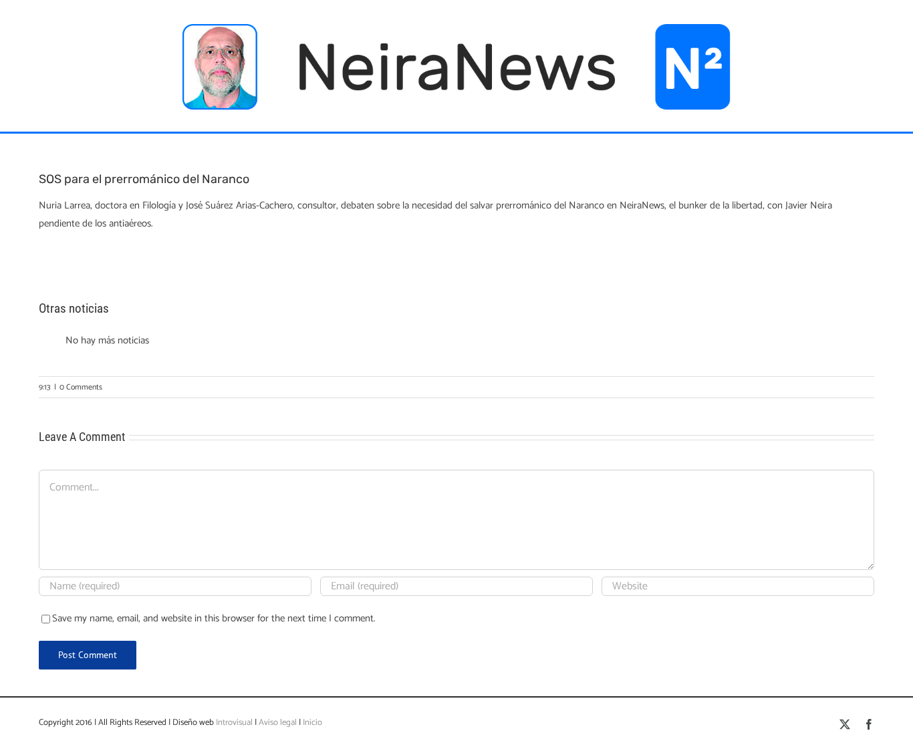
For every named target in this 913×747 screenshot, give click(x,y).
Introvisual (233, 723)
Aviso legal (278, 723)
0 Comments (80, 387)
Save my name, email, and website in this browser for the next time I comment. (214, 618)
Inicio (312, 723)
